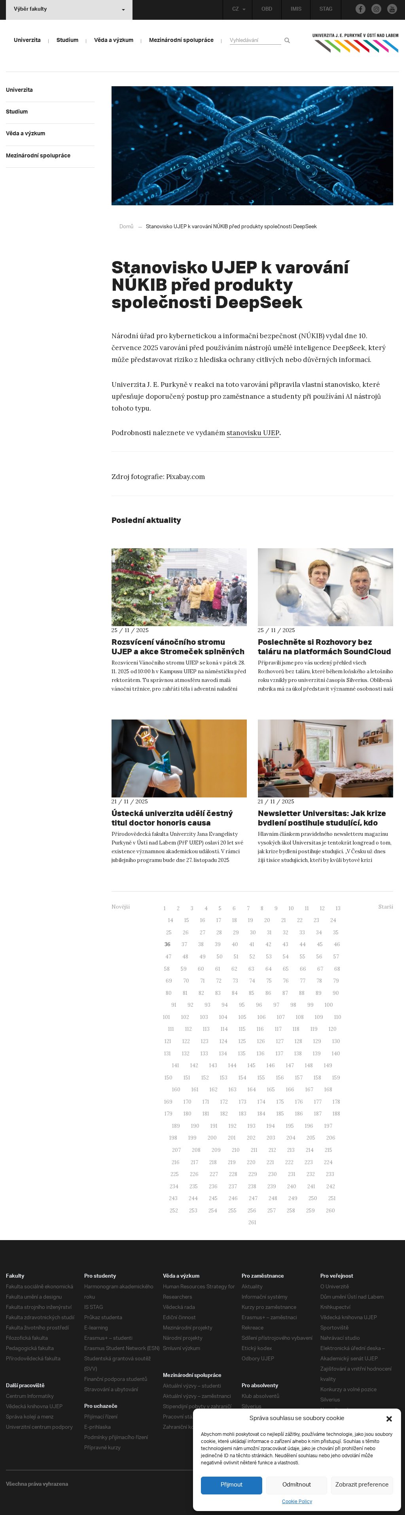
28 (219, 932)
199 (192, 1137)
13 (338, 908)
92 (190, 1005)
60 (201, 969)
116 (260, 1029)
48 (185, 956)
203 (271, 1137)
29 (236, 932)
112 (188, 1029)
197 (328, 1126)
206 (330, 1137)
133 (204, 1053)
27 (202, 932)
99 (310, 1005)
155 (261, 1077)
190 (195, 1126)
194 (271, 1126)
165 (271, 1089)
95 (242, 1005)
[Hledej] (288, 40)
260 (330, 1210)
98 (293, 1005)
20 (267, 920)
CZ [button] (235, 10)
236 (213, 1186)
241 (311, 1186)
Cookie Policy (297, 1501)
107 (281, 1017)
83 (218, 993)
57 (336, 956)
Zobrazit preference (362, 1485)
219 (232, 1162)
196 (309, 1126)
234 (174, 1186)
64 (268, 969)
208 (196, 1150)
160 (176, 1089)
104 (223, 1017)
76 (286, 980)
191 (214, 1126)
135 (242, 1053)
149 (328, 1065)
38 (201, 944)
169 (168, 1101)
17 (218, 920)
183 (242, 1113)
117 (278, 1029)
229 (252, 1174)
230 (272, 1174)
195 (290, 1126)
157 (299, 1077)
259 (310, 1210)
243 (173, 1198)
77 (302, 980)
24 (333, 920)
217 (194, 1162)
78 (319, 980)
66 (303, 969)
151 (187, 1077)
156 (280, 1077)
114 (224, 1029)
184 (261, 1113)
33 (302, 932)
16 (202, 920)
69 (169, 980)
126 (261, 1041)
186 (299, 1113)
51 (236, 956)
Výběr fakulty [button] (30, 10)
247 (253, 1198)
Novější (121, 906)
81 (185, 993)
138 (298, 1053)
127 (280, 1041)
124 (223, 1041)
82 (201, 993)
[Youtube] (392, 9)
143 (213, 1065)
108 (300, 1017)
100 (329, 1005)
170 (187, 1101)
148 (309, 1065)
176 (299, 1101)
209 (216, 1150)
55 (302, 956)
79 (336, 980)
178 (336, 1101)
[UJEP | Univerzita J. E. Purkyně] (355, 46)
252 (174, 1210)
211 (254, 1150)
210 (236, 1150)
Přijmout (231, 1485)
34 (319, 932)
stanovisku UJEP (253, 432)
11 (307, 908)
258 (291, 1210)
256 (252, 1210)
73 (235, 980)
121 (168, 1041)
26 (186, 932)
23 (316, 920)
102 (185, 1017)
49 (202, 956)
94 (224, 1005)
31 (269, 932)
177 (318, 1101)
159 (336, 1077)
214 (310, 1150)
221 (270, 1162)
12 (322, 908)
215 (328, 1150)
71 (202, 980)
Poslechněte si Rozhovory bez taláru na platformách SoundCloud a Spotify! (324, 651)
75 (269, 980)
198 (173, 1137)
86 (268, 993)
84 (235, 993)
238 (252, 1186)
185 (280, 1113)
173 (242, 1101)
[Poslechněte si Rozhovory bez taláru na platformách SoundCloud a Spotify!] (325, 587)
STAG (326, 10)
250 (312, 1198)
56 (319, 956)
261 (252, 1222)
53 (269, 956)
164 (252, 1089)
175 (280, 1101)
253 (193, 1210)
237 (233, 1186)
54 (286, 956)
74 (252, 980)
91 (173, 1005)
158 (317, 1077)
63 (251, 969)
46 (337, 944)
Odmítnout (296, 1485)
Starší (386, 906)
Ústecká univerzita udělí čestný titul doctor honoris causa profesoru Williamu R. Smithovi (172, 822)
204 (290, 1137)
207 (176, 1150)
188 (336, 1113)
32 (285, 932)
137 (279, 1053)
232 (311, 1174)
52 (252, 956)
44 (302, 944)
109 (319, 1017)
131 (167, 1053)
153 (223, 1077)
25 (169, 932)
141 (175, 1065)
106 (261, 1017)
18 (234, 920)
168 (328, 1089)
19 (250, 920)
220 (251, 1162)
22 (300, 920)
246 (233, 1198)
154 (242, 1077)
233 (330, 1174)
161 (195, 1089)
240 (291, 1186)
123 (204, 1041)
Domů (126, 227)
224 (328, 1162)
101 (166, 1017)
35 (336, 932)
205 (311, 1137)
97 (276, 1005)
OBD (267, 10)
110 (337, 1017)
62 (234, 969)
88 (302, 993)
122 (186, 1041)
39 (218, 944)
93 (207, 1005)
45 (320, 944)
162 (214, 1089)
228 (233, 1174)
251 (332, 1198)
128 (298, 1041)
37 (184, 944)
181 (205, 1113)
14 (170, 920)
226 (194, 1174)
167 (309, 1089)
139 (317, 1053)
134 (223, 1053)
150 (168, 1077)
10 (291, 908)
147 (290, 1065)
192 (233, 1126)
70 (186, 980)
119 (314, 1029)
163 (233, 1089)
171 (205, 1101)
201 (232, 1137)
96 (259, 1005)
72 (218, 980)
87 (285, 993)
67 (320, 969)
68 (337, 969)
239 (271, 1186)
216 (176, 1162)
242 (330, 1186)
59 (184, 969)
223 (309, 1162)
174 (261, 1101)
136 (261, 1053)
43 (285, 944)
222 (289, 1162)
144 (232, 1065)
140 (336, 1053)
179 (168, 1113)
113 (206, 1029)
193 (251, 1126)
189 (176, 1126)
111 (171, 1029)
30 (253, 932)
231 (291, 1174)
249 (292, 1198)
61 (217, 969)
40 (235, 944)
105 (242, 1017)
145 (251, 1065)
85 (251, 993)
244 (193, 1198)
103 (204, 1017)
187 (318, 1113)
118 (296, 1029)
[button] (389, 1419)
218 (213, 1162)
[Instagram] (376, 9)
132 (185, 1053)
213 (291, 1150)
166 (290, 1089)
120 (333, 1029)
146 (271, 1065)
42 (268, 944)
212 (272, 1150)
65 (286, 969)
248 (273, 1198)
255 (232, 1210)
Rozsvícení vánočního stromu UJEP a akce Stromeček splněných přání (178, 651)
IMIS (296, 10)
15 (186, 920)
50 (220, 956)
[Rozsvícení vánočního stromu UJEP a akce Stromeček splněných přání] (179, 587)
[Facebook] (360, 9)
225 (174, 1174)
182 (224, 1113)
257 (271, 1210)
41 (251, 944)
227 (214, 1174)
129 (317, 1041)
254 (212, 1210)
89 (319, 993)
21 (283, 920)
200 (212, 1137)
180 (187, 1113)
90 (336, 993)
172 (224, 1101)
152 (205, 1077)
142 (194, 1065)
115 (242, 1029)
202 (251, 1137)
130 (336, 1041)
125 (242, 1041)
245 (213, 1198)
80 (169, 993)
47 (168, 956)
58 (167, 969)
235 (193, 1186)
